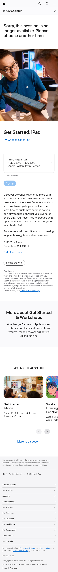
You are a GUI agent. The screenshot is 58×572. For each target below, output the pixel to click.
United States (8, 556)
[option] (27, 163)
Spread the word (14, 263)
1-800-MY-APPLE (20, 551)
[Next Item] (47, 431)
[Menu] (54, 3)
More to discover (28, 441)
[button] (39, 3)
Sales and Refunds (39, 564)
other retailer (44, 548)
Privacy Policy (8, 564)
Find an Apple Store (27, 548)
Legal (4, 568)
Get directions (12, 252)
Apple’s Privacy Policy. (30, 291)
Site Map (13, 568)
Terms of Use (23, 564)
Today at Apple (12, 11)
